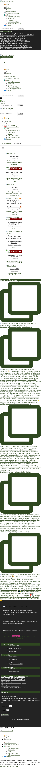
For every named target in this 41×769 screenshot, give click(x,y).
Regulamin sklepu (13, 22)
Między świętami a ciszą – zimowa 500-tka (13, 36)
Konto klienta (13, 651)
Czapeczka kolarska (15, 668)
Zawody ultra (14, 158)
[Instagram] (2, 53)
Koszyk (10, 20)
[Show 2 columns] (3, 148)
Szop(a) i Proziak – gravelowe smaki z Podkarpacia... (16, 47)
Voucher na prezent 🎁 (14, 207)
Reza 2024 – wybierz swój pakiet (14, 172)
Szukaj (21, 28)
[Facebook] (0, 53)
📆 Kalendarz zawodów (11, 13)
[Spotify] (7, 53)
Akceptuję (3, 766)
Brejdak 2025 (13, 659)
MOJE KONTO (6, 57)
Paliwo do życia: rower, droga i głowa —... (13, 33)
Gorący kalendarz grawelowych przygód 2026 (14, 45)
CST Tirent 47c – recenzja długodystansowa (13, 40)
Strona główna (6, 143)
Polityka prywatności (14, 23)
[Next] (14, 31)
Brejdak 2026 (14, 156)
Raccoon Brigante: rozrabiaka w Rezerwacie (13, 43)
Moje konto (11, 18)
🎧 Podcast (7, 8)
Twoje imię (5, 706)
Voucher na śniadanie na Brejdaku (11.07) (14, 223)
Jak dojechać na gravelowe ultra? (10, 686)
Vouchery (10, 209)
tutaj (4, 633)
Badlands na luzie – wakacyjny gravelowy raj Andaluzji (17, 35)
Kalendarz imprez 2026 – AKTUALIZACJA (14, 38)
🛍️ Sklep (7, 15)
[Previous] (13, 31)
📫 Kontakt (7, 25)
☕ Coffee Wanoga (10, 11)
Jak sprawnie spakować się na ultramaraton (13, 687)
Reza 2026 (14, 187)
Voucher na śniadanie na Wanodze (14, 242)
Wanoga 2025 (13, 656)
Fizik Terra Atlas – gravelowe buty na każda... (14, 48)
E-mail (3, 710)
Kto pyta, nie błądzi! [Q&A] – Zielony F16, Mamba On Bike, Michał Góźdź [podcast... (13, 677)
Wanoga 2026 (14, 269)
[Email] (5, 53)
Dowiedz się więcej (12, 766)
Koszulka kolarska (14, 671)
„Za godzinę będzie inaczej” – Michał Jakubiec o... (15, 42)
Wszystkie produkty (14, 16)
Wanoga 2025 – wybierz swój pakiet (14, 255)
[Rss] (8, 53)
